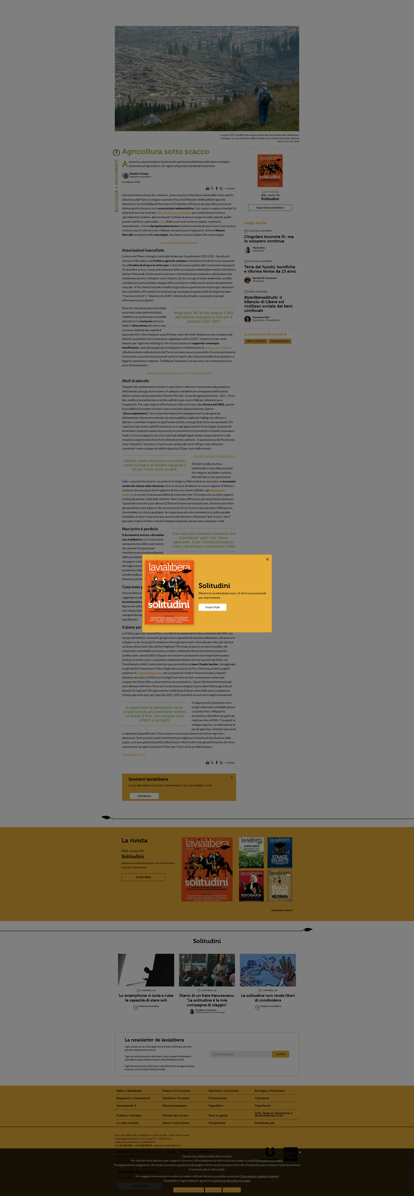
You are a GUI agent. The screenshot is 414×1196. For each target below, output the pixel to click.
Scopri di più (212, 607)
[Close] (267, 559)
